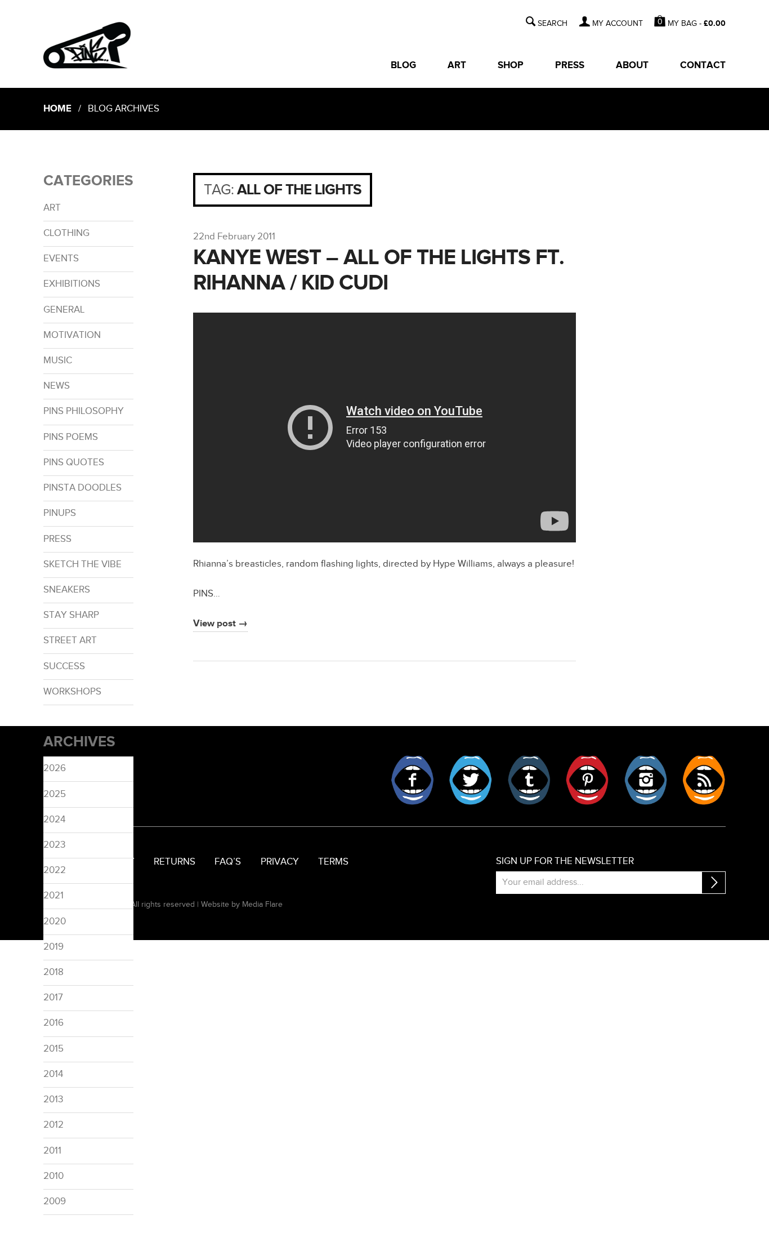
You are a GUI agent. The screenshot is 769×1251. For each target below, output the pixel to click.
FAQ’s (227, 861)
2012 (53, 1124)
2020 (54, 921)
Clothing (66, 233)
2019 (53, 946)
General (63, 309)
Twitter (471, 780)
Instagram (646, 780)
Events (61, 258)
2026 (54, 768)
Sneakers (66, 589)
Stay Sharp (71, 615)
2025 (54, 794)
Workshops (72, 691)
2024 (54, 819)
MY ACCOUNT (617, 23)
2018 (53, 972)
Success (64, 666)
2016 (53, 1023)
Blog (403, 65)
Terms (333, 861)
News (56, 385)
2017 (53, 997)
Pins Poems (70, 437)
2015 (53, 1048)
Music (57, 360)
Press (569, 65)
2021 (53, 895)
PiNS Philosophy (83, 411)
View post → (220, 623)
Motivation (72, 335)
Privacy (280, 861)
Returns (174, 861)
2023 (54, 845)
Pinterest (587, 780)
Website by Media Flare (242, 904)
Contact (703, 65)
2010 (53, 1176)
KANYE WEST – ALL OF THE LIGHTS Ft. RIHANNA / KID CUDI (378, 270)
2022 (54, 870)
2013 (53, 1099)
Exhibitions (71, 284)
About (632, 65)
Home (57, 108)
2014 (53, 1074)
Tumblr (529, 780)
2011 (52, 1150)
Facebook (413, 780)
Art (457, 65)
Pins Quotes (73, 462)
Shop (511, 65)
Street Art (70, 640)
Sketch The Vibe (82, 564)
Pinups (59, 513)
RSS (704, 780)
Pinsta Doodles (82, 487)
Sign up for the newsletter (565, 861)
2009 (54, 1201)
